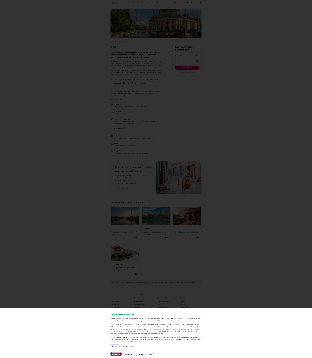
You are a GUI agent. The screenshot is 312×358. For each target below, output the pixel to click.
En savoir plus (114, 344)
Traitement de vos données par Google (121, 346)
